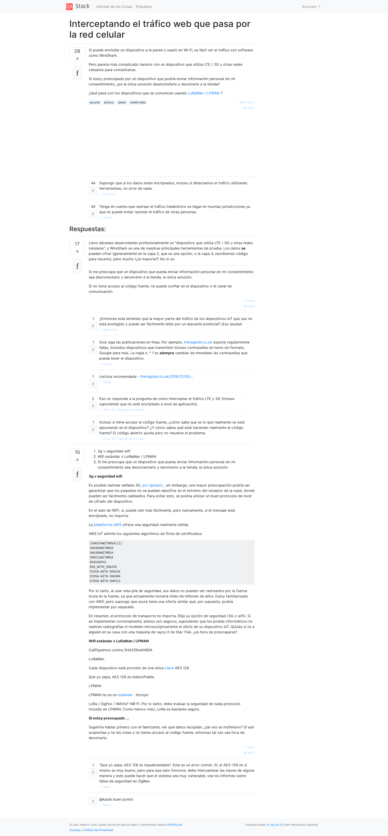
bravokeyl (109, 194)
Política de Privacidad (98, 830)
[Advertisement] (172, 141)
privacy (109, 102)
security (95, 102)
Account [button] (309, 6)
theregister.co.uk (198, 342)
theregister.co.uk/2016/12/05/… (166, 376)
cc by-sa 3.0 (275, 824)
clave (169, 668)
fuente (250, 107)
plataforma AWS (107, 524)
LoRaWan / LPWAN (204, 93)
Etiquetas (144, 6)
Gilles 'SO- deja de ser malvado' (124, 409)
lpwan (122, 102)
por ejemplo (152, 485)
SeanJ (251, 747)
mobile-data (138, 102)
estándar (125, 695)
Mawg (251, 300)
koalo (106, 786)
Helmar (107, 217)
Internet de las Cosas (114, 6)
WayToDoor (247, 102)
